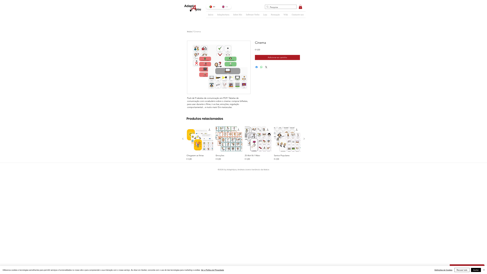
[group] (243, 143)
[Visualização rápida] (200, 139)
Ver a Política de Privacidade (212, 270)
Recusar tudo (462, 270)
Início (189, 31)
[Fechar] (483, 270)
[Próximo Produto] (304, 138)
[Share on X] (266, 67)
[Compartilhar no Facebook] (256, 67)
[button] (300, 7)
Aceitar (476, 270)
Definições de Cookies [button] (443, 270)
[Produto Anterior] (182, 138)
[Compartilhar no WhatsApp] (261, 67)
